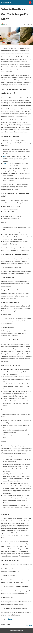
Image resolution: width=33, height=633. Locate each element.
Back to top (29, 625)
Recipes (10, 619)
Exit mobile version (16, 630)
